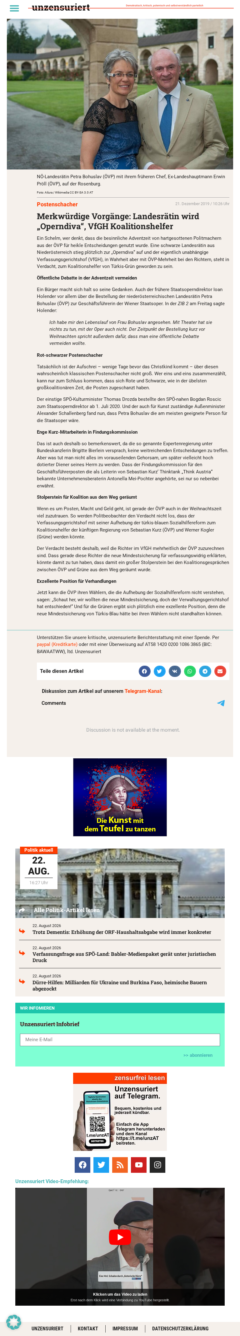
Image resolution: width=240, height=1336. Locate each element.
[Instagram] (157, 1165)
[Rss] (120, 1165)
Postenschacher (57, 204)
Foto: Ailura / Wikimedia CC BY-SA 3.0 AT (65, 192)
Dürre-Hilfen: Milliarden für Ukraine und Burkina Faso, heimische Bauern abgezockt (119, 985)
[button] (14, 8)
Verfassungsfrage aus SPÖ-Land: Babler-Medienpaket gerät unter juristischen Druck (124, 956)
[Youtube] (139, 1165)
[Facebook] (82, 1165)
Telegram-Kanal (143, 691)
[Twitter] (101, 1165)
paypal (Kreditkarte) (57, 644)
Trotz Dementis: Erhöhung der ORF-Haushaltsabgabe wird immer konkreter (121, 932)
